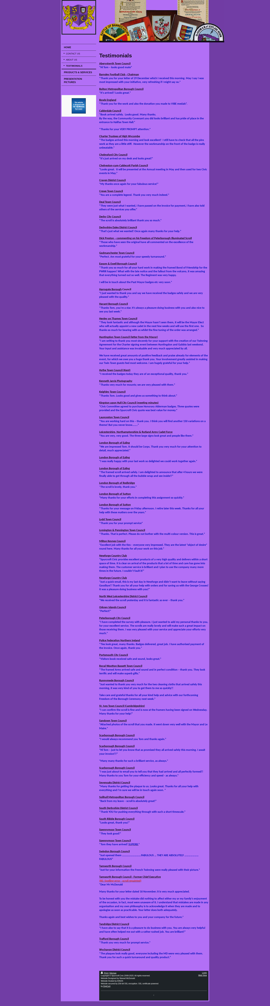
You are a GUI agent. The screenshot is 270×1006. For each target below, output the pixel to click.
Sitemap (112, 973)
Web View (202, 975)
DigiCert (106, 986)
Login (204, 973)
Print (106, 973)
